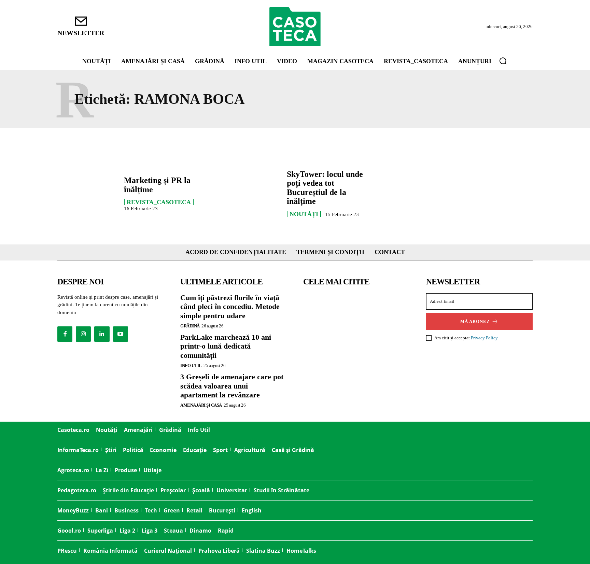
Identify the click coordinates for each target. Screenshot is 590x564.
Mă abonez (475, 321)
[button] (503, 61)
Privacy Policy (484, 337)
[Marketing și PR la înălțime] (87, 193)
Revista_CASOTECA (159, 202)
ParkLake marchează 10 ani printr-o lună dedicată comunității (225, 346)
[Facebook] (64, 333)
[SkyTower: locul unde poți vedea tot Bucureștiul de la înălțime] (250, 193)
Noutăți (304, 214)
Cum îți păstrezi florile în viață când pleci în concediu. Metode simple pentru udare (230, 306)
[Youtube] (120, 333)
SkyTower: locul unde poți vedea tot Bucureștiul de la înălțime (325, 188)
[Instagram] (83, 333)
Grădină (190, 325)
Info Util (191, 365)
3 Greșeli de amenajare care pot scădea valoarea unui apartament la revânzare (231, 385)
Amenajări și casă (201, 405)
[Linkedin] (101, 333)
